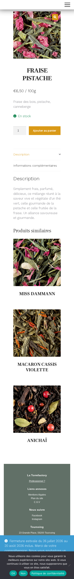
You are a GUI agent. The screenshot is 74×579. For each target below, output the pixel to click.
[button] (55, 17)
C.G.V (37, 502)
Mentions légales (37, 494)
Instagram (37, 519)
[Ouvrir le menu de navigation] (67, 5)
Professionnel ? (37, 481)
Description (21, 154)
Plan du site (37, 498)
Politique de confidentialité (48, 573)
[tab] (37, 154)
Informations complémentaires (35, 165)
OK (13, 573)
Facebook (37, 515)
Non (23, 573)
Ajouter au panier (44, 130)
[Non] (69, 565)
